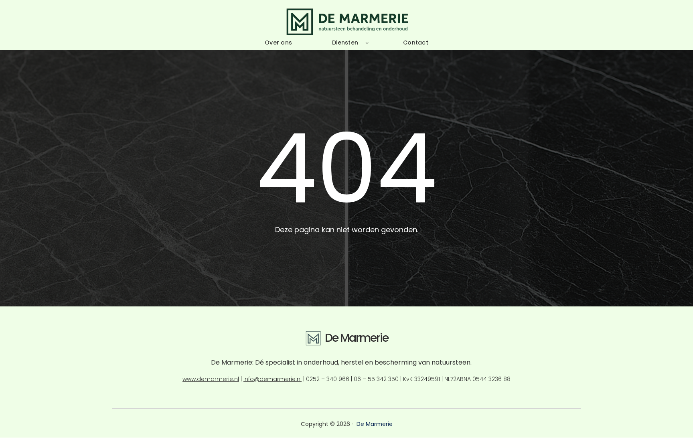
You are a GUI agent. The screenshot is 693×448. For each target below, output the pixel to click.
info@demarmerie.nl (272, 379)
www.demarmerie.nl (210, 379)
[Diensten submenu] (367, 42)
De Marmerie (356, 338)
